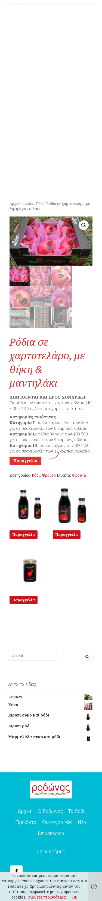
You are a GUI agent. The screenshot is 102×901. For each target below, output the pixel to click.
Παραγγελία (25, 460)
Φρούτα (79, 475)
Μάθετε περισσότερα (47, 897)
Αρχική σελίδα (21, 203)
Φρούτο (49, 475)
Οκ (74, 897)
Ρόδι (27, 136)
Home (11, 136)
